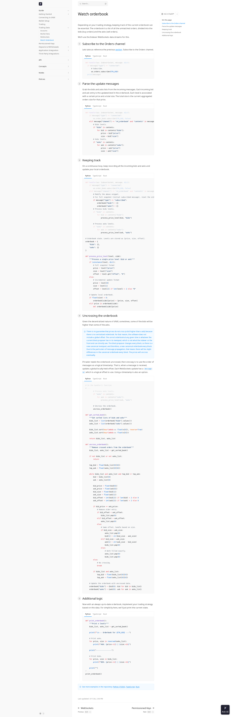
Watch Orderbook (47, 40)
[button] (54, 9)
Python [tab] (88, 56)
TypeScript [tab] (97, 56)
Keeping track (167, 29)
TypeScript (130, 687)
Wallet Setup (44, 21)
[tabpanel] (118, 68)
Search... (85, 3)
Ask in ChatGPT (169, 14)
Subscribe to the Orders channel (173, 23)
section (118, 49)
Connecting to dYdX (47, 17)
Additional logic (167, 35)
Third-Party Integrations (49, 54)
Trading (42, 24)
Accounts (43, 31)
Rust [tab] (105, 56)
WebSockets (45, 37)
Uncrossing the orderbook (171, 32)
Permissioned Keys (46, 43)
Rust (137, 687)
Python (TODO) (119, 687)
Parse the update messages (172, 26)
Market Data (45, 34)
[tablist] (118, 56)
